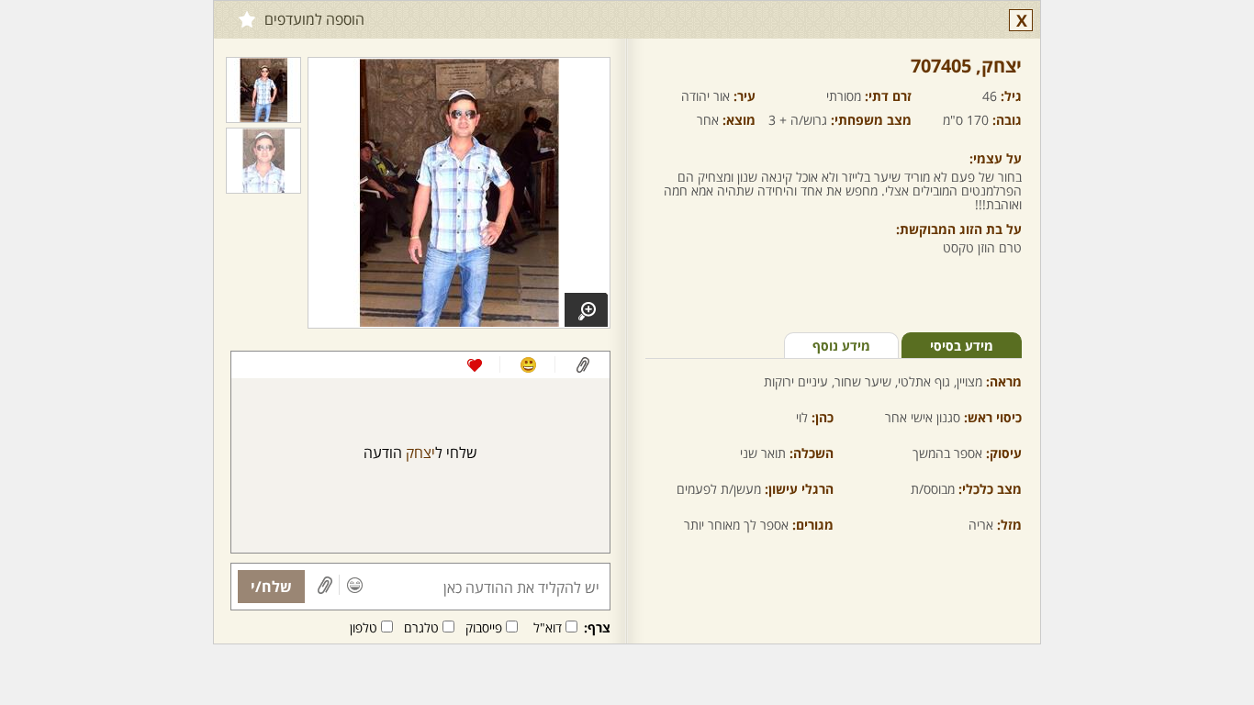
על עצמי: (995, 158)
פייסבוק (483, 627)
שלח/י (271, 586)
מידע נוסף (841, 345)
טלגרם (421, 627)
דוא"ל (547, 627)
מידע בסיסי (961, 345)
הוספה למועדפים (314, 19)
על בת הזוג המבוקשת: (959, 229)
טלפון (363, 627)
